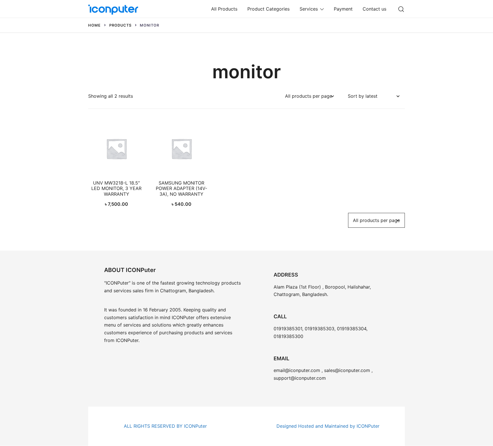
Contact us (374, 9)
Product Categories (268, 9)
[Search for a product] (401, 9)
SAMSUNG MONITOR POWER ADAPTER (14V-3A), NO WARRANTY (181, 188)
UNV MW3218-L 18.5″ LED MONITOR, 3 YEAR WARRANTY (116, 188)
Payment (343, 9)
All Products (224, 9)
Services (309, 9)
